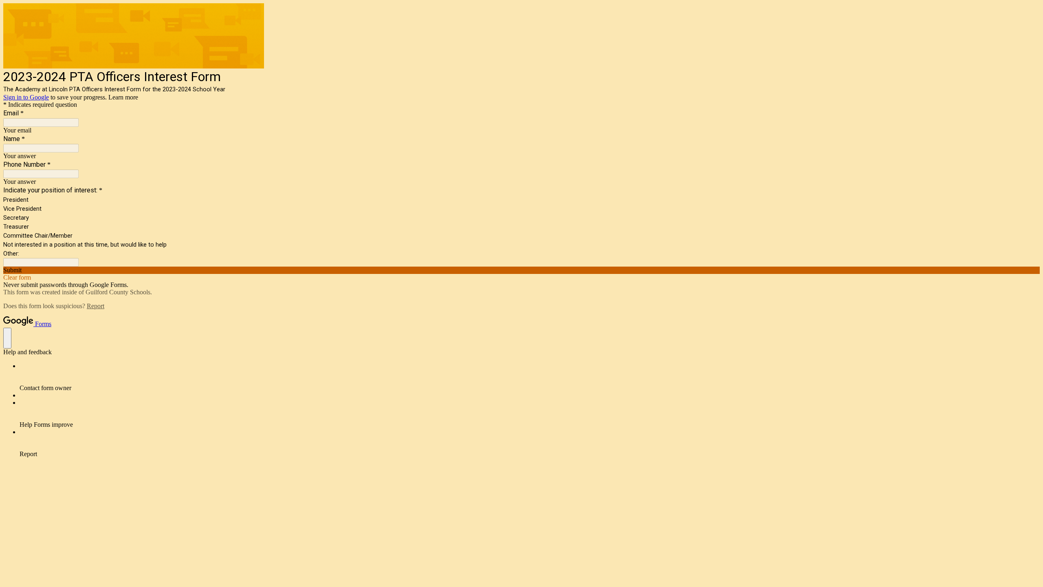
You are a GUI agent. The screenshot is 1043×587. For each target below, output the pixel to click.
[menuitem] (530, 377)
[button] (521, 270)
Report (95, 305)
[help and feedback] (7, 338)
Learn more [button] (123, 97)
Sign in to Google (26, 97)
